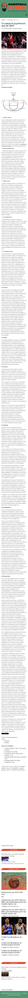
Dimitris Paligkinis (8, 970)
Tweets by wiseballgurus (7, 989)
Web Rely (18, 995)
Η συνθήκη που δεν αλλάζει (11, 751)
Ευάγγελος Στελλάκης (9, 856)
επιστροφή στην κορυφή (7, 845)
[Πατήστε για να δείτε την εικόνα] (14, 40)
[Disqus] (14, 789)
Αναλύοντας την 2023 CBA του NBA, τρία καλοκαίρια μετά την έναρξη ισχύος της (13, 902)
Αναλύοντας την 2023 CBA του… (11, 893)
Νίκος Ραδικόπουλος (14, 906)
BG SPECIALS (14, 850)
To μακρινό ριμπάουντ (12, 737)
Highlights (5, 906)
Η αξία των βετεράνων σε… (12, 937)
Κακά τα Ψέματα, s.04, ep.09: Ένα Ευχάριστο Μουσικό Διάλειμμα (13, 968)
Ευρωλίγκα (6, 741)
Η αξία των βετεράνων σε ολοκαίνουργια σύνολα (11, 944)
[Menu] (26, 15)
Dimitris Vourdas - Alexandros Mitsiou (13, 28)
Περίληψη (6, 742)
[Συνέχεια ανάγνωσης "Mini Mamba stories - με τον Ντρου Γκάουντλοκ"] (14, 859)
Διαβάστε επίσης (14, 869)
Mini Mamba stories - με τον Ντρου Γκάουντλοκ (12, 854)
